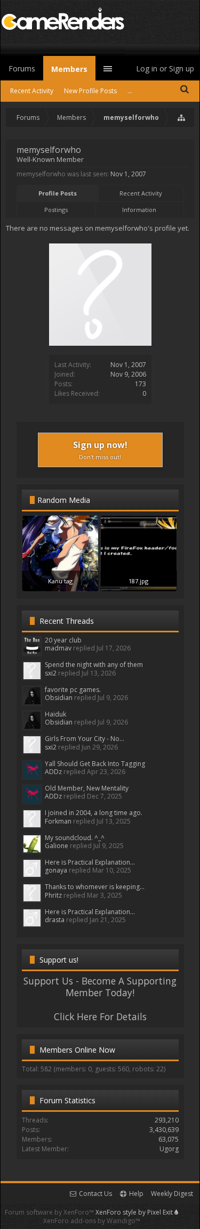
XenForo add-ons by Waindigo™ (91, 1220)
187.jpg (138, 581)
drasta (55, 919)
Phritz (53, 895)
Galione (56, 845)
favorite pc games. (73, 689)
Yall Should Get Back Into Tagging (95, 763)
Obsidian (59, 697)
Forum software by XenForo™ (50, 1212)
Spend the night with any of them (94, 664)
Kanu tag (60, 581)
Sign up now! (100, 450)
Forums (22, 68)
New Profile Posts (90, 90)
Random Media (63, 500)
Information (139, 210)
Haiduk (55, 714)
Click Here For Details (100, 1016)
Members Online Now (77, 1050)
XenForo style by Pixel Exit (134, 1212)
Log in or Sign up (165, 68)
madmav (58, 648)
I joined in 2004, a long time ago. (93, 812)
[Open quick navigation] (182, 117)
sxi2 (51, 673)
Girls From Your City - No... (84, 738)
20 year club (63, 640)
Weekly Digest (172, 1193)
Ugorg (169, 1148)
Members (69, 69)
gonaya (56, 870)
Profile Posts (57, 193)
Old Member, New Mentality (87, 788)
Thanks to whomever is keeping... (95, 886)
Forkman (58, 821)
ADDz (53, 771)
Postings (56, 210)
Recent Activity (140, 193)
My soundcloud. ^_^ (75, 837)
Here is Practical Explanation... (90, 862)
